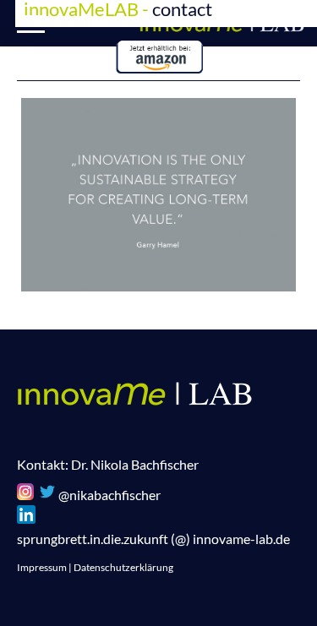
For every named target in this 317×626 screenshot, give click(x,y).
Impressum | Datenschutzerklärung (95, 567)
